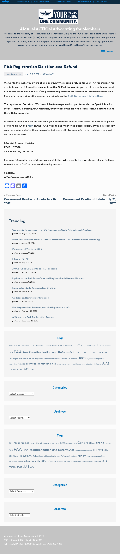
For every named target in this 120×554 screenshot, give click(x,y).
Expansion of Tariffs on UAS (27, 249)
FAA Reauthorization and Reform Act (48, 352)
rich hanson (58, 364)
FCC (95, 352)
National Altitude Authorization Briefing (33, 288)
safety (69, 364)
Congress (84, 345)
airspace (23, 345)
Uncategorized (13, 74)
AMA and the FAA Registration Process (33, 317)
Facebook (88, 353)
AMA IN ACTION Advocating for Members (60, 28)
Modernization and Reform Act (57, 359)
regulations (13, 364)
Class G (69, 346)
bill (59, 345)
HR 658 (22, 358)
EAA (11, 353)
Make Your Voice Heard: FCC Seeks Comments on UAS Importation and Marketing (56, 239)
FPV (100, 353)
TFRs (14, 370)
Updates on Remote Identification (30, 297)
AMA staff (47, 74)
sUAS (105, 363)
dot (93, 346)
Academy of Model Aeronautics (20, 536)
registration (91, 359)
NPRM (82, 358)
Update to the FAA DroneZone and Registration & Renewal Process (48, 278)
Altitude (39, 346)
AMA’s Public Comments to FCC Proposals (34, 268)
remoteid (22, 363)
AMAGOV (47, 346)
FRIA (105, 352)
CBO (63, 346)
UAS (26, 369)
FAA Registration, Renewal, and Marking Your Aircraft (41, 307)
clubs (75, 346)
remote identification (40, 363)
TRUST (19, 370)
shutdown (97, 364)
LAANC (31, 358)
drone (100, 345)
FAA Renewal (80, 353)
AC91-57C (13, 346)
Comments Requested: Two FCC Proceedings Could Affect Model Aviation (51, 229)
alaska (32, 346)
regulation (100, 359)
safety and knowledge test (83, 364)
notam (74, 358)
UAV (32, 369)
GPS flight (13, 359)
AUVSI (54, 346)
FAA (18, 352)
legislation (40, 358)
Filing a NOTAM (20, 259)
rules (64, 364)
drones (108, 346)
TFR (10, 370)
